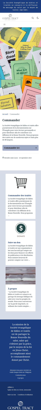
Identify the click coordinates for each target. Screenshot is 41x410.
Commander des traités (19, 195)
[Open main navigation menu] (4, 24)
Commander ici (11, 148)
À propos (12, 288)
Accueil (5, 114)
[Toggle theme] (37, 18)
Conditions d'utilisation (25, 395)
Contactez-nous (21, 375)
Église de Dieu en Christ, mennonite (19, 390)
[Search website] (32, 18)
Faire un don (14, 242)
